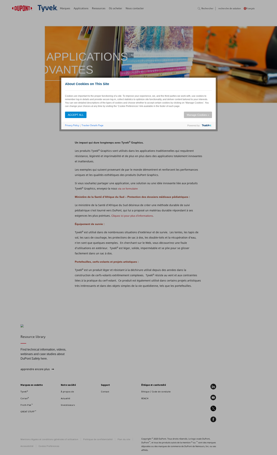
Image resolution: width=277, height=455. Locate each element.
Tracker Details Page (92, 125)
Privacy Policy (72, 125)
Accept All (76, 114)
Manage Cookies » (198, 114)
